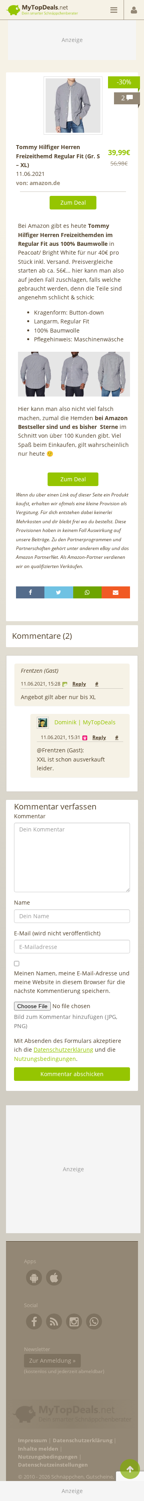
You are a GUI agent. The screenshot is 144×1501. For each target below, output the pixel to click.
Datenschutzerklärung (63, 1049)
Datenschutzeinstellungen (53, 1464)
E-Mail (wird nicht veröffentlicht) (57, 933)
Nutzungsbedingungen (45, 1058)
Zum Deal (73, 202)
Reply (79, 683)
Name (22, 902)
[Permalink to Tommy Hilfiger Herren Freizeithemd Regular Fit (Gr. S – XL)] (73, 105)
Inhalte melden (38, 1448)
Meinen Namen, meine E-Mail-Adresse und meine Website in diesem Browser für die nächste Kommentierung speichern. (72, 982)
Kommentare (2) (42, 635)
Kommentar (30, 816)
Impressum (32, 1440)
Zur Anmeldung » (52, 1360)
